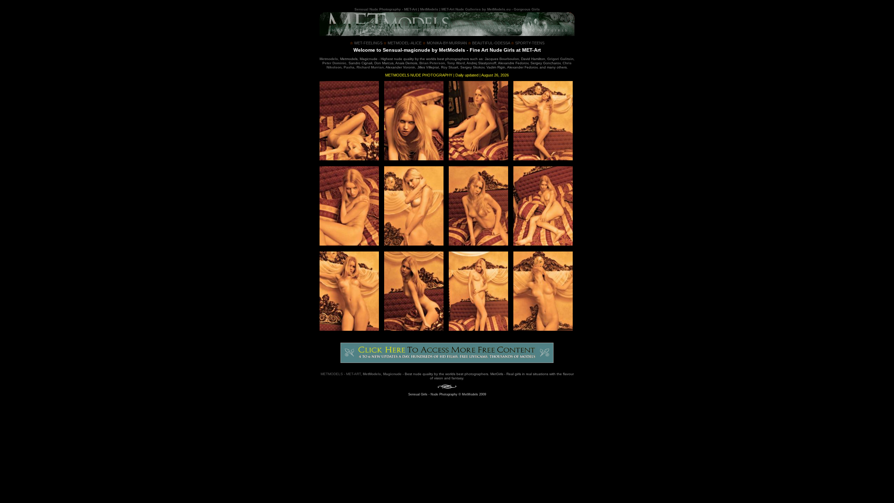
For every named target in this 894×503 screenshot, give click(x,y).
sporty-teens (527, 43)
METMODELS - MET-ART (341, 374)
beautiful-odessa (489, 43)
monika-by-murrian (445, 43)
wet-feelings (366, 43)
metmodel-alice (402, 43)
